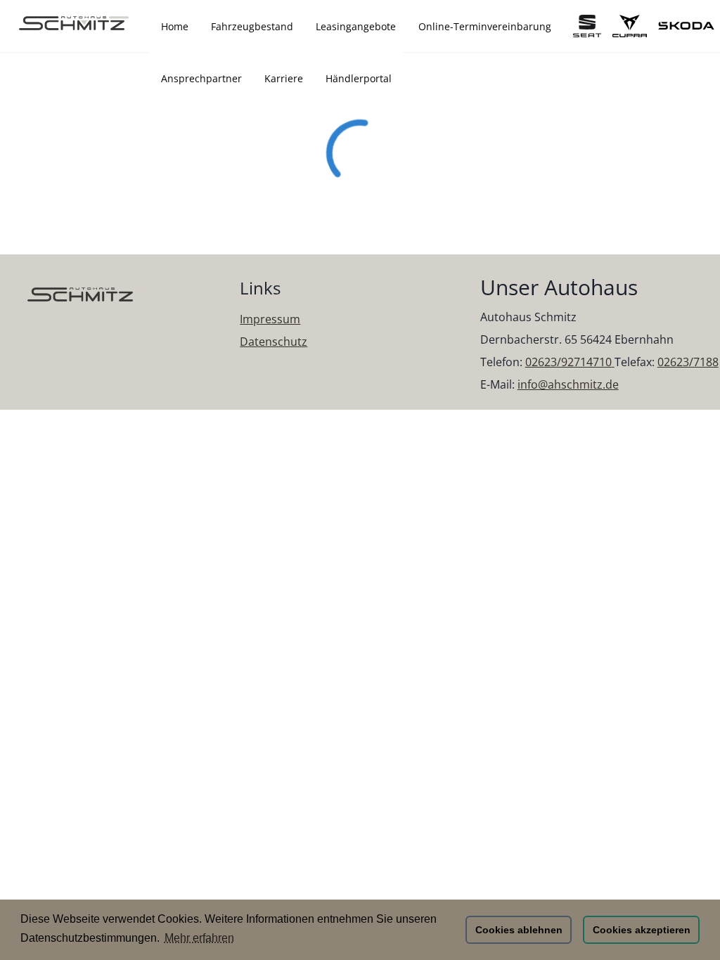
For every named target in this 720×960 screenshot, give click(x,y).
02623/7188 (688, 362)
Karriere (283, 78)
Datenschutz (273, 341)
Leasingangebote (356, 26)
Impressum (270, 319)
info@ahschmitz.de (568, 384)
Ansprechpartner (201, 78)
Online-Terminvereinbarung (484, 26)
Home (174, 26)
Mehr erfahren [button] (199, 938)
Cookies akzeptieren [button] (641, 929)
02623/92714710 (568, 362)
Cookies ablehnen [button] (518, 929)
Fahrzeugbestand (252, 26)
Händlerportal (359, 78)
